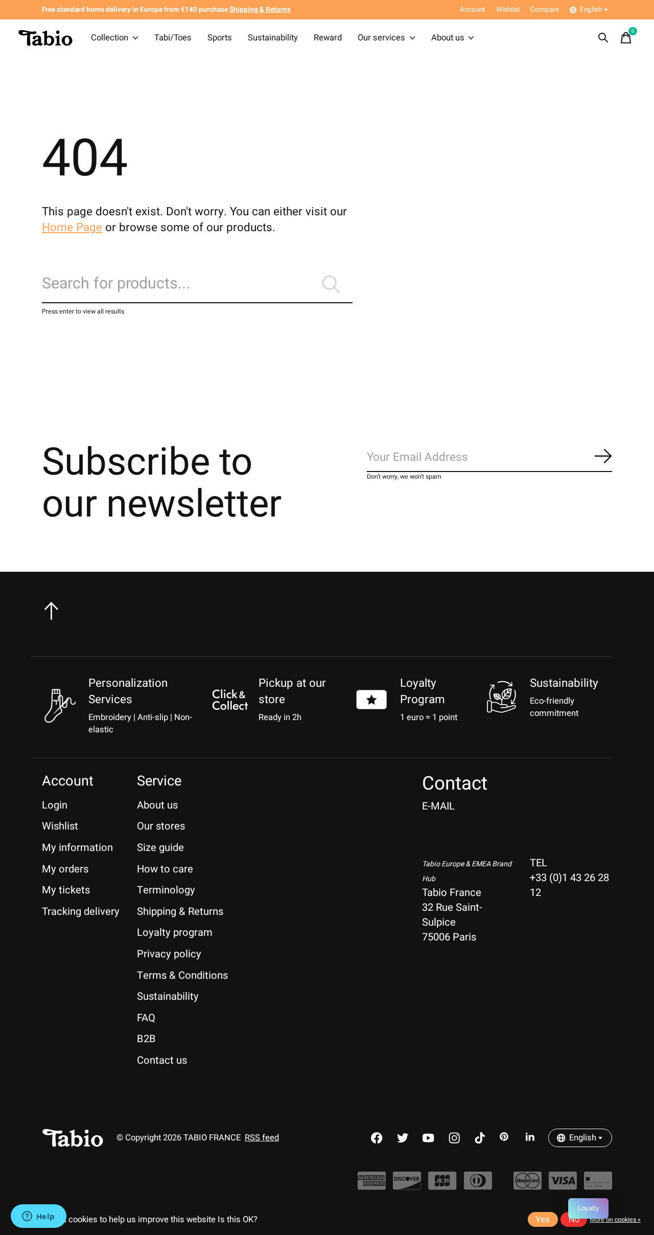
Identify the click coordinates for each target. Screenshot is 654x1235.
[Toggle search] (603, 38)
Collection (109, 38)
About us (447, 38)
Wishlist (60, 826)
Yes (542, 1220)
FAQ (146, 1018)
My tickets (66, 890)
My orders (65, 869)
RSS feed (262, 1138)
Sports (219, 38)
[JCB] (442, 1185)
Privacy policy (169, 954)
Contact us (162, 1060)
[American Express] (372, 1185)
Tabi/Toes (173, 38)
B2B (146, 1038)
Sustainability (273, 38)
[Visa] (563, 1185)
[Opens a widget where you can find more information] (38, 1217)
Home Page (72, 227)
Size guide (160, 847)
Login (54, 805)
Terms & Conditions (182, 975)
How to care (165, 869)
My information (77, 847)
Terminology (166, 890)
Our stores (161, 826)
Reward (328, 38)
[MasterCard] (527, 1185)
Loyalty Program (422, 691)
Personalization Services (128, 691)
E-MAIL (438, 806)
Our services (381, 38)
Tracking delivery (81, 911)
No (574, 1220)
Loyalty (588, 1208)
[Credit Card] (598, 1185)
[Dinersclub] (478, 1185)
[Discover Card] (407, 1185)
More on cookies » (615, 1219)
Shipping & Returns (180, 911)
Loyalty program (175, 932)
